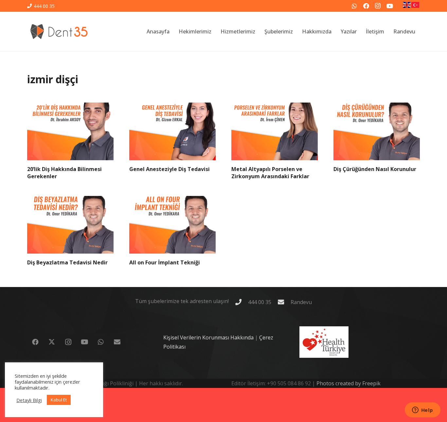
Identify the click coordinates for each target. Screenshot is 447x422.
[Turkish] (415, 6)
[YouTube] (390, 6)
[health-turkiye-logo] (324, 342)
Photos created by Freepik (348, 383)
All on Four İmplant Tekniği (164, 262)
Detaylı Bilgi (29, 400)
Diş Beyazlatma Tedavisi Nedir (67, 262)
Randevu (301, 302)
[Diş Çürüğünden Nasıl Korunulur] (376, 131)
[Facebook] (366, 6)
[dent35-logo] (59, 31)
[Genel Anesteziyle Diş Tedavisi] (172, 131)
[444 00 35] (241, 302)
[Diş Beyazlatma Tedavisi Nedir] (70, 225)
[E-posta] (117, 342)
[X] (52, 342)
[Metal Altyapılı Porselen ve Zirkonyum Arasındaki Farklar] (274, 131)
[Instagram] (378, 6)
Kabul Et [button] (59, 400)
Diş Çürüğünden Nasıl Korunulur (374, 169)
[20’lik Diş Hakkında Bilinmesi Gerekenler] (70, 131)
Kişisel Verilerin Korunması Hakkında (208, 337)
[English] (407, 6)
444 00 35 (259, 302)
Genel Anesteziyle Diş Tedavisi (169, 169)
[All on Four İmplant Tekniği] (172, 225)
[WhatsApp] (354, 6)
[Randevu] (284, 302)
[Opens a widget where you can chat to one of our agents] (422, 410)
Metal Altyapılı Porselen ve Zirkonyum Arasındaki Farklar (270, 172)
